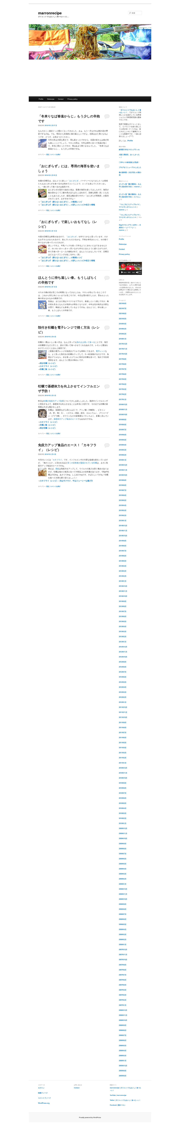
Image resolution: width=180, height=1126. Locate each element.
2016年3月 (122, 450)
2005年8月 (122, 1075)
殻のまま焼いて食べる (86, 342)
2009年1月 (122, 884)
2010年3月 (122, 813)
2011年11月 (123, 712)
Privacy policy (72, 99)
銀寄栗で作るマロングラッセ (129, 149)
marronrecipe (50, 12)
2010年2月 (122, 818)
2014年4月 (122, 566)
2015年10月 (123, 475)
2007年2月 (122, 1000)
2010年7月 (122, 793)
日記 (47, 154)
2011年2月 (122, 757)
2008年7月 (122, 914)
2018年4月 (122, 323)
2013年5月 (122, 621)
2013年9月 (122, 601)
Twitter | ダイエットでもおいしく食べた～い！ (125, 1100)
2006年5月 (122, 1045)
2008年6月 (122, 919)
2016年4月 (122, 445)
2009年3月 (122, 874)
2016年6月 (122, 434)
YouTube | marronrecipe (118, 1095)
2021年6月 (122, 313)
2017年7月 (122, 369)
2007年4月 (122, 990)
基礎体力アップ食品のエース (66, 419)
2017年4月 (122, 384)
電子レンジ (100, 351)
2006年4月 (122, 1050)
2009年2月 (122, 879)
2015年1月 (122, 520)
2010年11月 (123, 773)
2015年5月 (122, 500)
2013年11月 (123, 591)
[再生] (122, 272)
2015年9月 (122, 480)
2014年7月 (122, 550)
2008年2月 (122, 939)
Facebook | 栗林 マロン (118, 1105)
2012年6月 (122, 677)
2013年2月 (122, 636)
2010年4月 (122, 808)
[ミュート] (137, 272)
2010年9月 (122, 783)
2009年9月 (122, 843)
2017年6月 (122, 374)
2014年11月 (123, 530)
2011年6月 (122, 737)
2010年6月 (122, 798)
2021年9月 (122, 303)
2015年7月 (122, 490)
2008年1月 (122, 944)
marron (137, 186)
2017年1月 (122, 399)
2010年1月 (122, 823)
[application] (130, 268)
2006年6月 (122, 1040)
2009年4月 (122, 869)
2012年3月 (122, 692)
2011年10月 (123, 717)
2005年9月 (122, 1070)
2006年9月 (122, 1025)
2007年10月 (123, 959)
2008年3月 (122, 934)
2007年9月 (122, 964)
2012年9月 (122, 662)
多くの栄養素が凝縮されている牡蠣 (82, 462)
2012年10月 (123, 657)
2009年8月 (122, 848)
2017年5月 (122, 379)
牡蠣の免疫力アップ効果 (54, 401)
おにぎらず (73, 180)
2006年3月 (122, 1055)
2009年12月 (123, 828)
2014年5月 (122, 561)
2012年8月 (122, 667)
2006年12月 (123, 1010)
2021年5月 (122, 318)
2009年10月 (123, 838)
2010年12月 (123, 768)
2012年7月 (122, 672)
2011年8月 (122, 727)
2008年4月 (122, 929)
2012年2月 (122, 697)
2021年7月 (122, 308)
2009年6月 (122, 858)
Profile (41, 99)
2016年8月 (122, 424)
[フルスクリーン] (140, 272)
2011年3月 (122, 752)
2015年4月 (122, 505)
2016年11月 (123, 409)
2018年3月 (122, 328)
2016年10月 (123, 414)
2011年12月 (123, 707)
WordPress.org (43, 1103)
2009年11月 (123, 833)
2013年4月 (122, 626)
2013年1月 (122, 641)
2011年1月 (122, 763)
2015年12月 (123, 465)
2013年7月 (122, 611)
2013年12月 (123, 586)
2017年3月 (122, 389)
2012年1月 (122, 702)
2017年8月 (122, 364)
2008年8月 (122, 909)
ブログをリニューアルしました (130, 167)
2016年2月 (122, 455)
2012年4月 (122, 687)
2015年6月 (122, 495)
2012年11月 (123, 652)
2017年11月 (123, 349)
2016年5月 (122, 440)
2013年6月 (122, 616)
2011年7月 (122, 732)
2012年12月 (123, 646)
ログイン (41, 1088)
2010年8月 (122, 788)
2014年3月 (122, 571)
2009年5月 (122, 863)
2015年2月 (122, 515)
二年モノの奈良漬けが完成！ (129, 162)
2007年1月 (122, 1005)
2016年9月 (122, 419)
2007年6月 (122, 980)
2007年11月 (123, 954)
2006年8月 (122, 1030)
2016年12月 (123, 404)
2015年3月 (122, 510)
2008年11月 (123, 894)
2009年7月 (122, 853)
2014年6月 (122, 556)
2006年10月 (123, 1020)
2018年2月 (122, 333)
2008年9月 (122, 904)
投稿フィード (43, 1093)
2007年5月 (122, 985)
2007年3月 (122, 995)
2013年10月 (123, 596)
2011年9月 (122, 722)
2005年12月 (123, 1065)
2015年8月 (122, 485)
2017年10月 (123, 354)
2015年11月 (123, 470)
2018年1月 (122, 339)
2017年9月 (122, 359)
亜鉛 (57, 468)
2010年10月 (123, 778)
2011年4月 (122, 747)
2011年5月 (122, 742)
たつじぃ (137, 197)
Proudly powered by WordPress (90, 1117)
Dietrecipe (50, 99)
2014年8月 (122, 545)
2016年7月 (122, 429)
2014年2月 (122, 576)
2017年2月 (122, 394)
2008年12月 (123, 889)
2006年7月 (122, 1035)
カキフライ (57, 459)
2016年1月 (122, 460)
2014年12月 (123, 525)
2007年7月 (122, 975)
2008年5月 (122, 924)
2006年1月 (122, 1060)
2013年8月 (122, 606)
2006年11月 (123, 1015)
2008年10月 (123, 899)
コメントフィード (44, 1098)
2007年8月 (122, 970)
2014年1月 (122, 581)
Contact (61, 99)
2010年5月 (122, 803)
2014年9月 (122, 540)
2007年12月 (123, 949)
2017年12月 (123, 344)
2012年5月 (122, 682)
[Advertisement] (90, 78)
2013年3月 (122, 631)
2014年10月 (123, 535)
